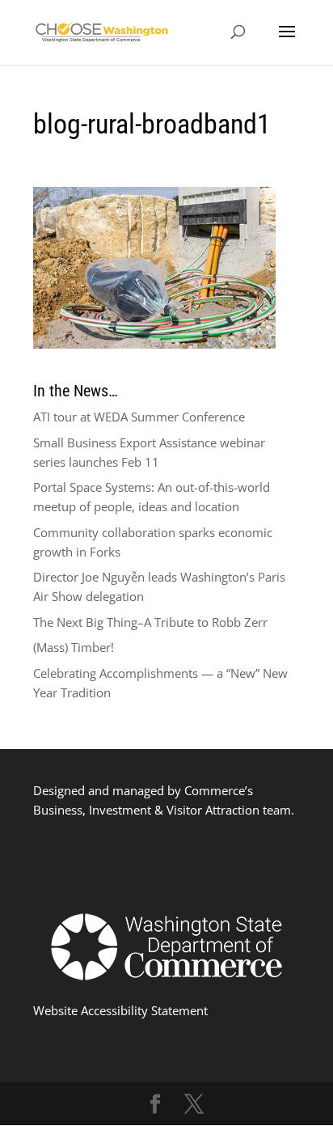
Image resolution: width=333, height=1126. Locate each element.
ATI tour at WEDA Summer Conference (139, 416)
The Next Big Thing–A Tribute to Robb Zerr (150, 622)
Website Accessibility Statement (120, 1010)
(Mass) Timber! (73, 647)
